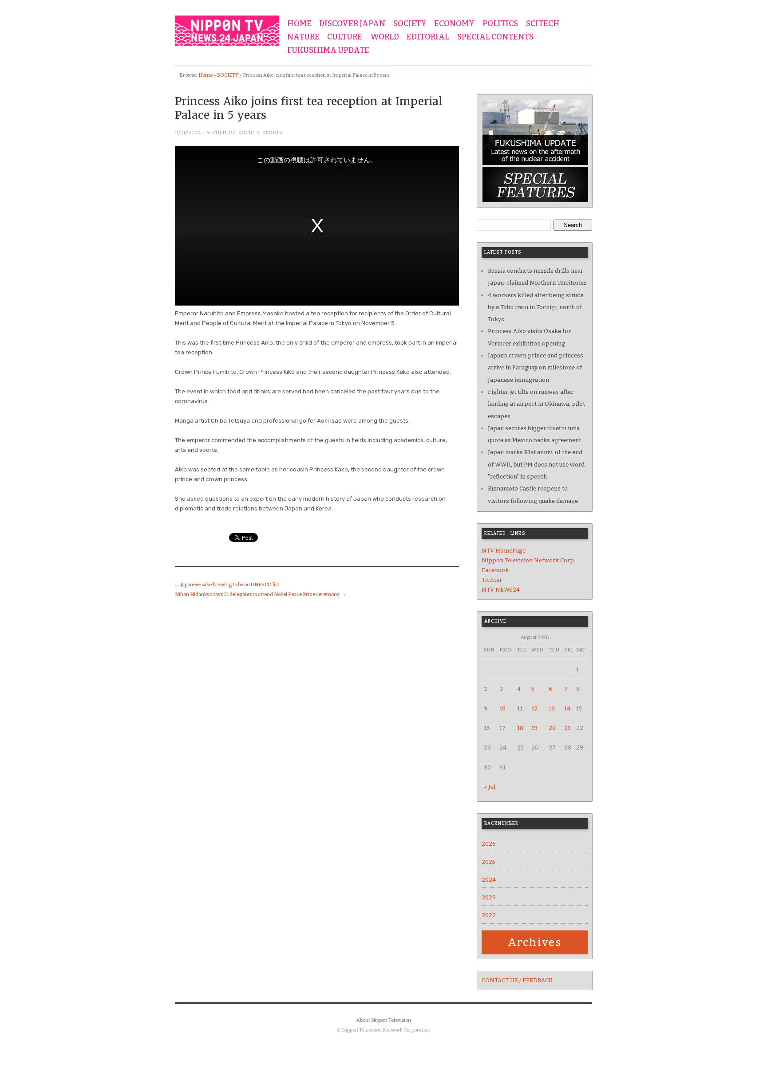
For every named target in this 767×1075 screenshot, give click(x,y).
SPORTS (272, 133)
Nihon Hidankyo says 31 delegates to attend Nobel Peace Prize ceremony (257, 594)
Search (573, 225)
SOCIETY (410, 24)
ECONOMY (454, 24)
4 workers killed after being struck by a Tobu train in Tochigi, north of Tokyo (536, 307)
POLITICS (500, 24)
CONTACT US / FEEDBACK (517, 980)
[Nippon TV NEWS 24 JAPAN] (227, 28)
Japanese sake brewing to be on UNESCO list (230, 585)
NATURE (303, 37)
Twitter (492, 580)
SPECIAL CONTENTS (495, 37)
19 (534, 728)
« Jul (489, 787)
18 (520, 728)
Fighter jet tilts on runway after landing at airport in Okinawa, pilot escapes (536, 404)
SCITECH (543, 24)
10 (502, 708)
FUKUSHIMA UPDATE (328, 51)
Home (205, 75)
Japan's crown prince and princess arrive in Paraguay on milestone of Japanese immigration (535, 367)
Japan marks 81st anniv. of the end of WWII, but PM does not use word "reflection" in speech (536, 464)
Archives (534, 942)
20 (552, 728)
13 (552, 708)
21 (567, 728)
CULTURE (344, 37)
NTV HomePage (504, 550)
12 (534, 708)
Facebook (495, 570)
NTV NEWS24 (501, 589)
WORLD (384, 37)
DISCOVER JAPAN (352, 24)
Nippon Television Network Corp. (528, 560)
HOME (299, 24)
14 (567, 708)
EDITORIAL (428, 37)
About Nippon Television (383, 1020)
